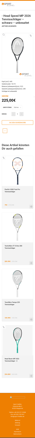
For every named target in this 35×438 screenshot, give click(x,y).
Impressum (17, 431)
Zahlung (17, 422)
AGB (17, 429)
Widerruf (17, 420)
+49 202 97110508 (20, 412)
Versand (17, 425)
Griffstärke (7, 107)
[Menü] (30, 4)
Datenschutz (18, 434)
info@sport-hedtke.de (17, 416)
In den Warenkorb (17, 123)
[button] (5, 131)
